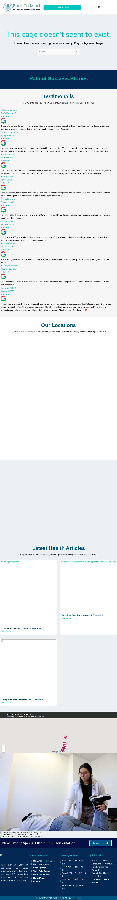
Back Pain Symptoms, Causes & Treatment (82, 615)
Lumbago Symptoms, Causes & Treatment (22, 628)
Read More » (6, 631)
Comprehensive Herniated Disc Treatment (22, 699)
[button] (3, 210)
